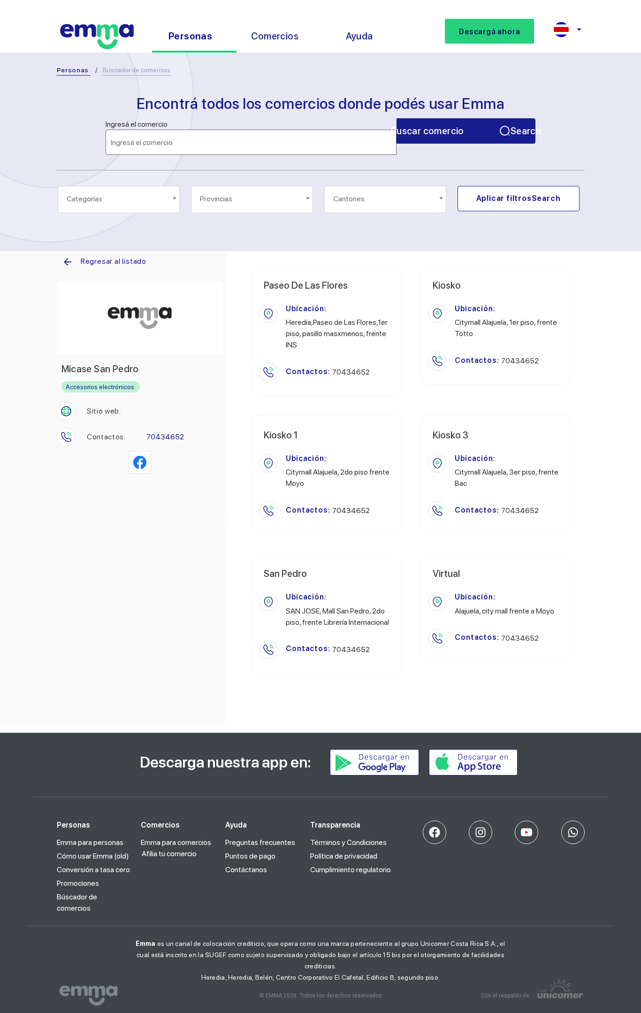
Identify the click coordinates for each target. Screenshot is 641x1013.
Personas (73, 70)
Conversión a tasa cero (93, 869)
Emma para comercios (176, 842)
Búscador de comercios (77, 902)
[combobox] (119, 199)
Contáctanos (246, 869)
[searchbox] (119, 199)
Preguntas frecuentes (260, 842)
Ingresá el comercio (137, 124)
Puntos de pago (250, 856)
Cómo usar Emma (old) (93, 856)
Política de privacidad (343, 856)
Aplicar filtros (518, 198)
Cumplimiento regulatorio (350, 869)
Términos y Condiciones (348, 842)
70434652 (165, 436)
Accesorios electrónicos (100, 387)
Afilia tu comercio (169, 853)
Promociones (78, 883)
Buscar (466, 131)
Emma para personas (90, 842)
